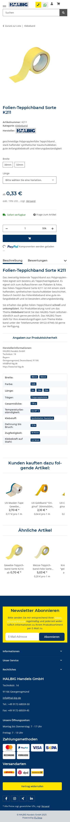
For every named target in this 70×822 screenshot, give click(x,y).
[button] (52, 3)
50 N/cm (35, 432)
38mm (34, 377)
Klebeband (21, 125)
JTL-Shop (38, 817)
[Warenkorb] (58, 3)
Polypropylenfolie (39, 397)
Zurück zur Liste (13, 25)
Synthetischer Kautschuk (42, 418)
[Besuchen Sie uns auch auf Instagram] (14, 799)
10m (39, 390)
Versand (31, 201)
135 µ (33, 403)
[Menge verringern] (6, 228)
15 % (33, 425)
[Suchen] (63, 12)
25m (46, 390)
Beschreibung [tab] (12, 260)
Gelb (33, 384)
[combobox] (29, 180)
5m (32, 390)
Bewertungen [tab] (37, 260)
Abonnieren (51, 637)
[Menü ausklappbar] (4, 5)
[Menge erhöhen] (52, 228)
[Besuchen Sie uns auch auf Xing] (23, 799)
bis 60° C (35, 411)
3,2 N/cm (35, 440)
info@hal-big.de (12, 697)
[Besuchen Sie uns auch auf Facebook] (6, 799)
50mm (43, 377)
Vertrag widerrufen (32, 786)
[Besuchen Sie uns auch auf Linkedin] (31, 799)
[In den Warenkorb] (5, 36)
